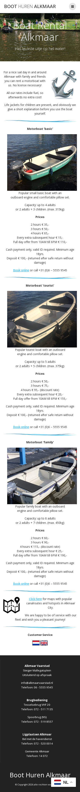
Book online (21, 270)
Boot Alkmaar (30, 6)
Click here (35, 599)
